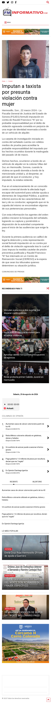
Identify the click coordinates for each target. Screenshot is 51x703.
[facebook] (15, 2)
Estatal (8, 549)
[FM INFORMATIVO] (25, 16)
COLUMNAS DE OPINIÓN (12, 416)
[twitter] (8, 2)
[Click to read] (25, 305)
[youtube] (3, 2)
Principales (10, 575)
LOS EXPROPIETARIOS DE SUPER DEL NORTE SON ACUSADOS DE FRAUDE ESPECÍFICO (23, 582)
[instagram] (12, 2)
